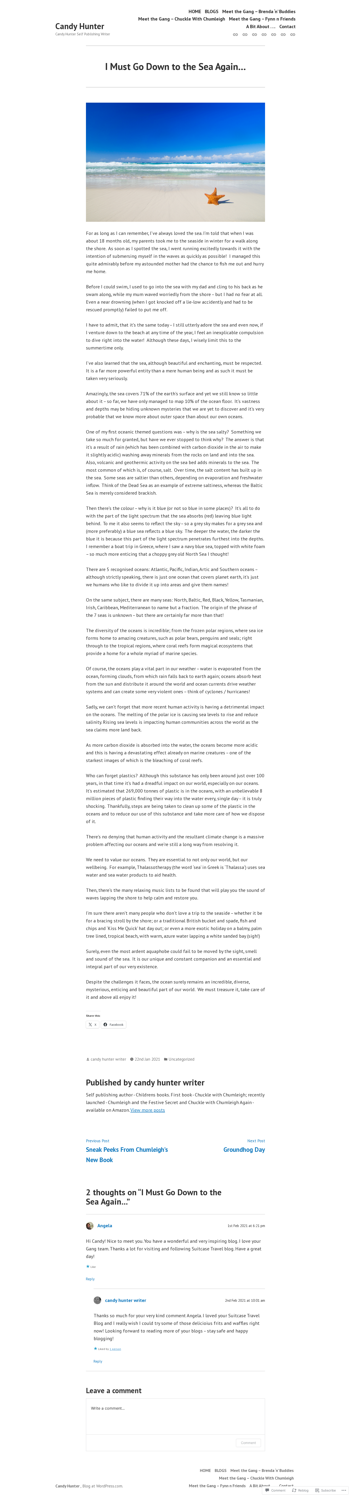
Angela (104, 1225)
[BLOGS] (245, 34)
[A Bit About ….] (283, 34)
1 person (115, 1349)
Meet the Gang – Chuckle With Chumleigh (181, 19)
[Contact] (292, 34)
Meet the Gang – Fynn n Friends (262, 19)
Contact (287, 26)
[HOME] (236, 34)
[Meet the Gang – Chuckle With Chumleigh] (264, 34)
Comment (248, 1443)
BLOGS (211, 11)
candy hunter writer (108, 1059)
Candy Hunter (79, 26)
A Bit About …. (261, 26)
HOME (195, 11)
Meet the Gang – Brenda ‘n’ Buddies (259, 11)
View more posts (147, 1110)
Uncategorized (181, 1059)
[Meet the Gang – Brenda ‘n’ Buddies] (254, 34)
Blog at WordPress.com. (102, 1486)
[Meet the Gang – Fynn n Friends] (273, 34)
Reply (90, 1279)
